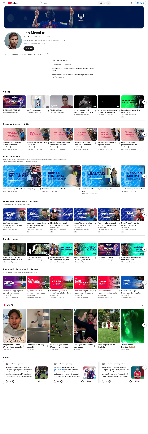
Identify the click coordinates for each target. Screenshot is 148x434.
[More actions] (25, 110)
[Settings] (131, 3)
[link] (27, 373)
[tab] (7, 54)
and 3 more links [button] (39, 44)
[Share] (34, 381)
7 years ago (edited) (119, 364)
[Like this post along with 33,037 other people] (6, 381)
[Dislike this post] (13, 381)
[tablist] (74, 54)
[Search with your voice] (108, 3)
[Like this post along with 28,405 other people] (55, 381)
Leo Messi (6, 147)
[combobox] (69, 3)
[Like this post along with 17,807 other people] (103, 381)
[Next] (144, 102)
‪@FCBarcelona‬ (59, 370)
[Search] (101, 3)
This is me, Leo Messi (59, 61)
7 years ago (20, 364)
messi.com (29, 44)
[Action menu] (47, 381)
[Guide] (4, 3)
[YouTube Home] (12, 3)
